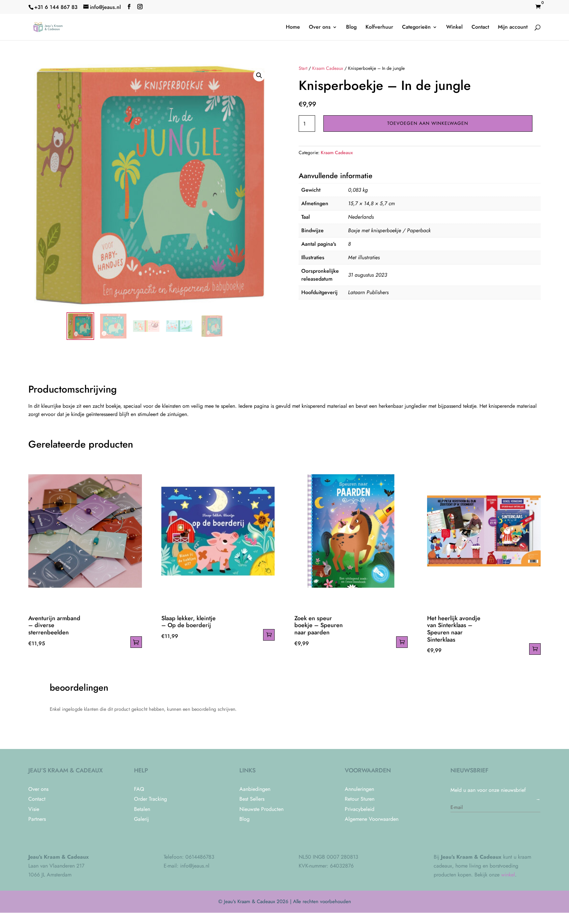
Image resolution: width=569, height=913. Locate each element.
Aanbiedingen (254, 789)
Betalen (142, 809)
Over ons (320, 28)
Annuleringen (359, 789)
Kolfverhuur (379, 28)
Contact (480, 28)
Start (303, 68)
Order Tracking (150, 799)
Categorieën (416, 28)
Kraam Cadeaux (327, 68)
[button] (259, 75)
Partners (37, 819)
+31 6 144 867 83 (55, 7)
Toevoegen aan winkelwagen (427, 123)
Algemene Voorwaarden (371, 819)
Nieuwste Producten (261, 809)
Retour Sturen (359, 799)
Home (293, 28)
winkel (508, 874)
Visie (33, 809)
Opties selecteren (136, 642)
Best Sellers (251, 799)
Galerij (141, 819)
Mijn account (513, 28)
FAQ (139, 789)
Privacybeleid (359, 809)
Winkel (454, 28)
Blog (351, 28)
